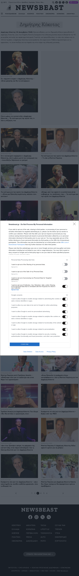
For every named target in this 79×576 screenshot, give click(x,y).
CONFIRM (24, 344)
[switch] (65, 264)
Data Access (39, 351)
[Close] (75, 225)
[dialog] (39, 288)
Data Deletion (27, 351)
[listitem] (39, 260)
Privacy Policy (51, 351)
